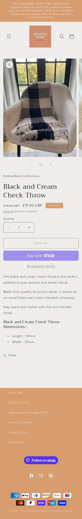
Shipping (8, 211)
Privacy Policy (18, 432)
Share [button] (12, 355)
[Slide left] (31, 165)
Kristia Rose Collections (34, 511)
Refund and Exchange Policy (29, 412)
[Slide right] (51, 165)
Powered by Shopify (60, 511)
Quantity (8, 218)
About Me (16, 392)
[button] (9, 36)
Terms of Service (20, 422)
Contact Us (16, 442)
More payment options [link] (41, 266)
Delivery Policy (19, 403)
